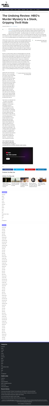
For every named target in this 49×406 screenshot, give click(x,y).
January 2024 (4, 277)
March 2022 (4, 313)
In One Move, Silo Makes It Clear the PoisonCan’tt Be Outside (15, 184)
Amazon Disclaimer (4, 381)
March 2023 (4, 293)
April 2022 (3, 311)
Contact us (3, 378)
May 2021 (3, 329)
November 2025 (4, 242)
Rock (12, 9)
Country (3, 197)
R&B (27, 9)
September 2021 (4, 322)
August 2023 (4, 285)
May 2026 (3, 232)
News (3, 210)
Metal (19, 9)
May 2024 (3, 271)
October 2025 (4, 243)
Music (31, 9)
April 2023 (3, 292)
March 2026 (4, 235)
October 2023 (4, 282)
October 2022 (4, 301)
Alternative (6, 9)
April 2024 (3, 272)
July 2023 (3, 287)
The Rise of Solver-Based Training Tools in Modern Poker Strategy (12, 394)
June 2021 (3, 327)
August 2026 (4, 227)
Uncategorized (4, 220)
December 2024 (4, 259)
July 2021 (3, 326)
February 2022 (4, 314)
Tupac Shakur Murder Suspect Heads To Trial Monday (41, 184)
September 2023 (4, 284)
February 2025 (4, 256)
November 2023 (4, 280)
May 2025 (3, 251)
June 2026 (3, 230)
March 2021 (4, 332)
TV (34, 9)
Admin (10, 26)
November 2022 (4, 300)
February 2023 (4, 295)
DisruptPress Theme (28, 403)
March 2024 (4, 274)
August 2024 (4, 266)
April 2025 (3, 253)
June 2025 (3, 250)
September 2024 (4, 264)
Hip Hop (23, 9)
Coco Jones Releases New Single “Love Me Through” (10, 396)
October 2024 (4, 263)
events (3, 201)
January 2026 (4, 238)
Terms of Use (25, 401)
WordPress (22, 403)
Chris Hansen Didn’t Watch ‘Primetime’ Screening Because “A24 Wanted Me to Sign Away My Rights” (18, 391)
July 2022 (3, 306)
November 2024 (4, 261)
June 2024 (3, 269)
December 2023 (4, 279)
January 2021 (4, 335)
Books (3, 196)
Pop (15, 9)
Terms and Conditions (5, 386)
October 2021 (4, 321)
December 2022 (4, 298)
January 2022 (4, 316)
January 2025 (4, 258)
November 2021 (4, 319)
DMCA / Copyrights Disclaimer (6, 383)
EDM (3, 199)
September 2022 (4, 303)
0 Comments (15, 26)
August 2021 (4, 324)
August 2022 (4, 305)
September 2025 (4, 245)
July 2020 (3, 337)
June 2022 (3, 308)
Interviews (3, 204)
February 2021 (4, 334)
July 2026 (3, 229)
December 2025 (4, 240)
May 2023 (3, 290)
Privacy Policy (30, 401)
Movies (38, 9)
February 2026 (4, 237)
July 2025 (3, 248)
